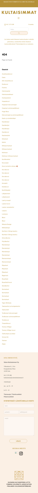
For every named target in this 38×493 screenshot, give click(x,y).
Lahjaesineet (6, 193)
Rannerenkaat (6, 258)
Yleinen (4, 340)
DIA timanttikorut (7, 81)
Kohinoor (5, 152)
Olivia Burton (6, 238)
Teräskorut (5, 320)
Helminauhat (6, 91)
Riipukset (5, 265)
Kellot (4, 142)
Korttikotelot (6, 159)
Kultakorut (5, 186)
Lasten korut (6, 204)
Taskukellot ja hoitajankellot (11, 306)
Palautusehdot (9, 397)
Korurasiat (5, 163)
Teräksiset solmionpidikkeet (11, 316)
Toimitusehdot (17, 394)
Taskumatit (5, 309)
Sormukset (5, 289)
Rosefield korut (7, 282)
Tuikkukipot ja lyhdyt (8, 333)
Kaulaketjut (5, 122)
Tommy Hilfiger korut (8, 330)
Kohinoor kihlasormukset (10, 156)
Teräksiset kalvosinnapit (9, 313)
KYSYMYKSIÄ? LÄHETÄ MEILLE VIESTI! (19, 401)
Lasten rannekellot (8, 207)
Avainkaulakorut (7, 74)
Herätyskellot (6, 98)
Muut (3, 217)
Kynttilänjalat (6, 190)
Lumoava (5, 214)
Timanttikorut (6, 323)
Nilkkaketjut (6, 227)
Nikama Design (6, 224)
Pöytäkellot (5, 241)
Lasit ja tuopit (6, 200)
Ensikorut (5, 84)
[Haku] (19, 33)
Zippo (4, 344)
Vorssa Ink (5, 337)
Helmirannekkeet (7, 94)
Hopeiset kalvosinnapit (9, 104)
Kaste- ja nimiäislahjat (9, 118)
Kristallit (4, 183)
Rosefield (5, 279)
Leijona (4, 210)
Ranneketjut (6, 245)
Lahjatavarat (6, 197)
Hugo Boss (5, 111)
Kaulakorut (5, 132)
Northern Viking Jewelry (9, 231)
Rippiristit (5, 275)
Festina (4, 87)
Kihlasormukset (7, 145)
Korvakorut (5, 169)
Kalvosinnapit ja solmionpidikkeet (12, 115)
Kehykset (5, 139)
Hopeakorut (6, 101)
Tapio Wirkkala (6, 303)
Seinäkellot (5, 286)
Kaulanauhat (6, 135)
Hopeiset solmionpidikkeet (10, 108)
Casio (3, 77)
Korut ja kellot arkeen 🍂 (10, 166)
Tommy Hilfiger (7, 327)
